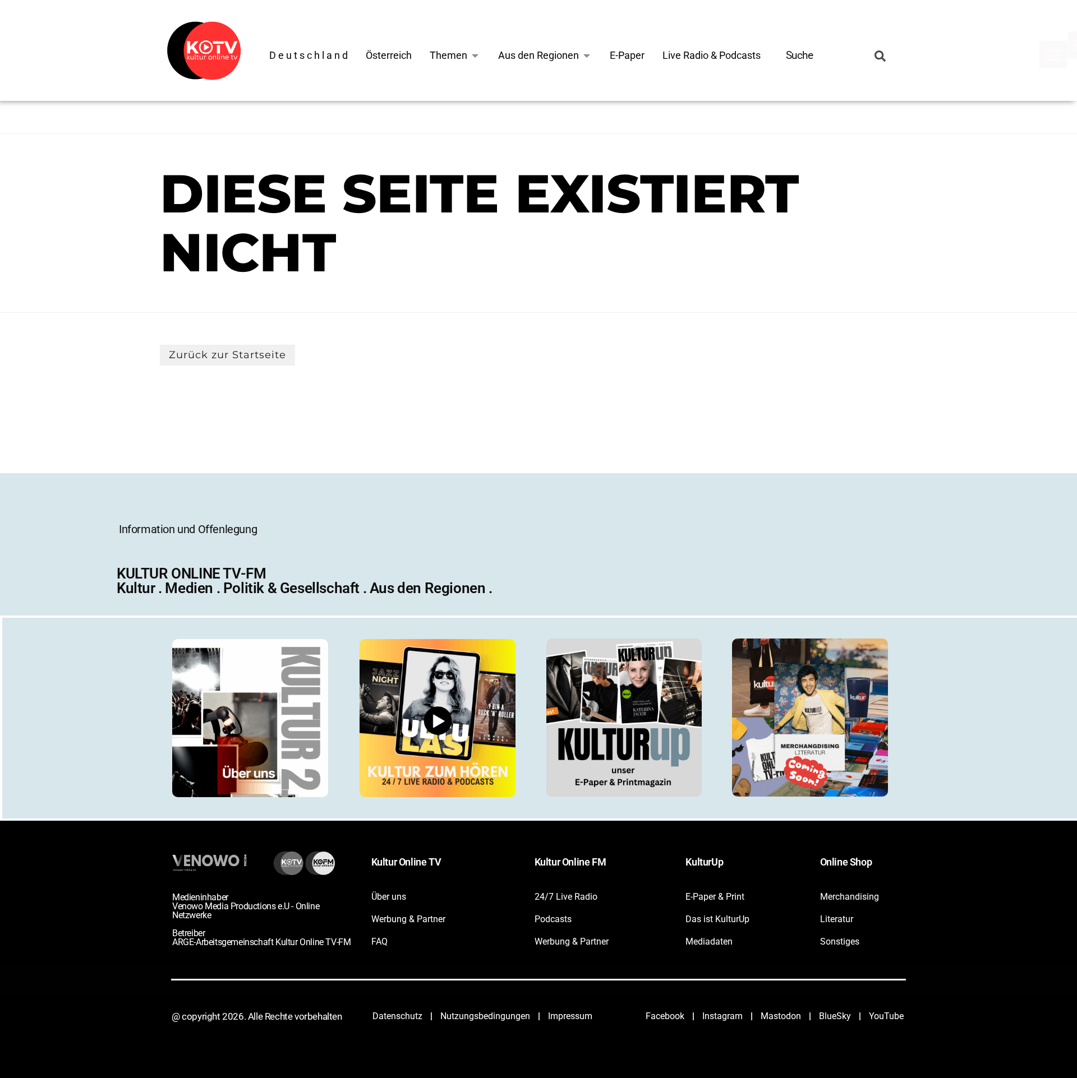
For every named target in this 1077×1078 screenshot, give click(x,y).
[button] (1053, 55)
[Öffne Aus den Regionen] (587, 55)
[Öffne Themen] (475, 55)
